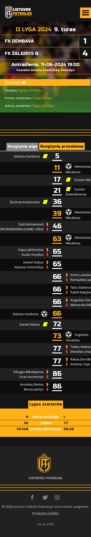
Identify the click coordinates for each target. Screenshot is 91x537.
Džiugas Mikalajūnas (28, 372)
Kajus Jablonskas (31, 249)
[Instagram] (57, 497)
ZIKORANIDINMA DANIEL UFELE (22, 229)
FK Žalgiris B (21, 53)
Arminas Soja (80, 364)
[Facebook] (34, 497)
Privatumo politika (45, 513)
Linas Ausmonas (31, 376)
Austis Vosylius (33, 254)
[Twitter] (45, 497)
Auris (50, 524)
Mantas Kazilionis (27, 156)
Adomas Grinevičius (29, 267)
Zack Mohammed (31, 224)
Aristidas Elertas (32, 384)
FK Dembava (19, 41)
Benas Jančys (34, 389)
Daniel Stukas (33, 262)
